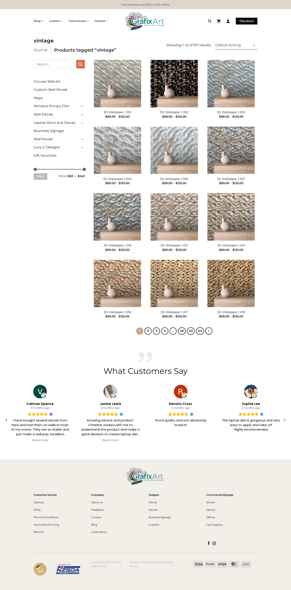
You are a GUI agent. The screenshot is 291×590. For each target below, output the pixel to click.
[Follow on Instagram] (214, 543)
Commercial (77, 21)
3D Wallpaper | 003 (231, 112)
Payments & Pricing (46, 524)
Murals (153, 509)
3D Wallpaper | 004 (117, 179)
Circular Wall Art (47, 82)
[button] (218, 21)
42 (182, 331)
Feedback (97, 509)
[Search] (209, 21)
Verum (134, 566)
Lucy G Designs (47, 147)
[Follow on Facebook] (209, 543)
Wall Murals (43, 139)
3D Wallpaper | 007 (231, 179)
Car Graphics (214, 524)
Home (41, 50)
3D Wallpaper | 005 (174, 179)
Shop (37, 21)
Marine (210, 509)
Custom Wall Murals (50, 90)
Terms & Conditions (46, 517)
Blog (94, 524)
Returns (39, 532)
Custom (54, 21)
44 (200, 331)
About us (97, 502)
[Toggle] (82, 106)
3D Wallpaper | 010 (117, 245)
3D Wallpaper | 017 (174, 312)
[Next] (208, 331)
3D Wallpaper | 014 (231, 245)
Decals (153, 502)
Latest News (99, 532)
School (210, 502)
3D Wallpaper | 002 (174, 112)
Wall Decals (43, 114)
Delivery (39, 502)
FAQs (37, 509)
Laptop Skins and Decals (54, 123)
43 (191, 331)
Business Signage (49, 131)
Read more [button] (40, 440)
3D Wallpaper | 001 (117, 112)
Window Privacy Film (51, 106)
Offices (210, 517)
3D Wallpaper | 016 (117, 312)
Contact (99, 21)
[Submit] (80, 64)
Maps (38, 98)
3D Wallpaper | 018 (231, 312)
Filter (40, 176)
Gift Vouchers (45, 155)
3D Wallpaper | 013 (174, 245)
